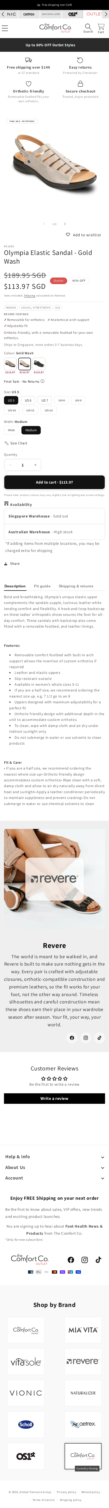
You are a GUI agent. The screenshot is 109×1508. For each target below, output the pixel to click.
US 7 (45, 400)
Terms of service (44, 1500)
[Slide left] (44, 224)
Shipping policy (71, 1500)
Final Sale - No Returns (21, 381)
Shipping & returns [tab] (76, 586)
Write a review (54, 1098)
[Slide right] (65, 224)
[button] (88, 28)
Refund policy (90, 1492)
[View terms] (42, 381)
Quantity (10, 454)
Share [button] (15, 563)
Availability (21, 504)
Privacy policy (66, 1492)
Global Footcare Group (35, 1492)
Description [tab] (15, 586)
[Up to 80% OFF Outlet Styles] (54, 45)
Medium (31, 430)
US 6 (28, 400)
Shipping (29, 295)
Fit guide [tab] (42, 586)
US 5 (11, 400)
